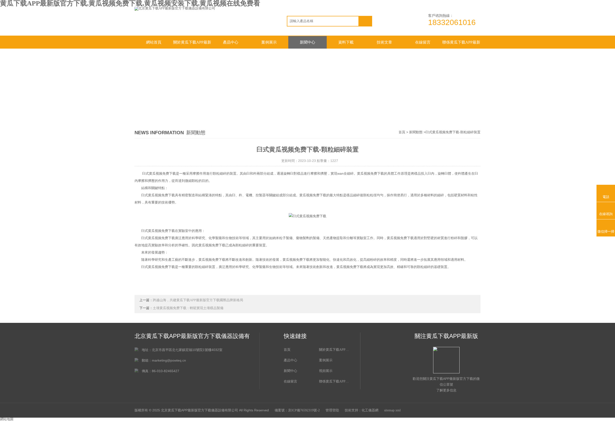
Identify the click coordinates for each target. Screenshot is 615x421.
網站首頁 (153, 42)
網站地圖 (6, 419)
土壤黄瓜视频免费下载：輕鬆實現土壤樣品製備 (188, 308)
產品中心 (230, 42)
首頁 (402, 132)
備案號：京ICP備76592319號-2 (297, 410)
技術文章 (384, 42)
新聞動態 (416, 132)
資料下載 (346, 42)
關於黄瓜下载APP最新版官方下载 (192, 44)
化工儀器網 (370, 410)
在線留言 (422, 42)
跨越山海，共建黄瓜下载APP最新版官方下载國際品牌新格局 (198, 300)
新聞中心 (307, 42)
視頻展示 (325, 371)
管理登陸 (332, 410)
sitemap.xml (392, 410)
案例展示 (269, 42)
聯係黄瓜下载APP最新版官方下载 (461, 44)
